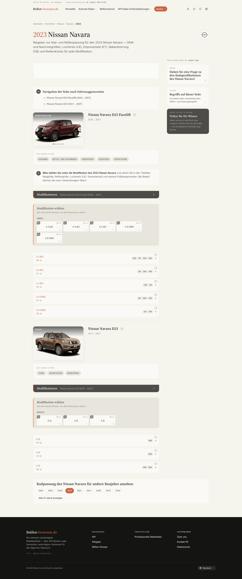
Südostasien (120, 159)
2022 (79, 490)
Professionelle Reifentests (148, 536)
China (41, 373)
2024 (60, 490)
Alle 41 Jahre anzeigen (51, 498)
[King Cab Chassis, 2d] (59, 144)
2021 (89, 490)
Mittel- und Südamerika (65, 159)
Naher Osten (55, 373)
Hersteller (70, 9)
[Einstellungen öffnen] (206, 8)
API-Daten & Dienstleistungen (133, 9)
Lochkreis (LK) (72, 47)
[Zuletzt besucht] (194, 8)
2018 (117, 490)
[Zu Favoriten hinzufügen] (134, 115)
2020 (98, 490)
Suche (159, 9)
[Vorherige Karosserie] (36, 129)
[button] (96, 194)
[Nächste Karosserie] (80, 129)
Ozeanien (43, 159)
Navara (70, 24)
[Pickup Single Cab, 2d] (63, 144)
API (94, 536)
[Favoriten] (200, 8)
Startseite (38, 24)
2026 (40, 490)
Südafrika (104, 159)
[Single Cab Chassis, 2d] (57, 144)
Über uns (182, 536)
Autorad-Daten (86, 9)
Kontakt (181, 541)
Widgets (96, 541)
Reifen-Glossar (100, 546)
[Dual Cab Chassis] (61, 144)
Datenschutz (183, 546)
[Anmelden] (187, 8)
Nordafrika (88, 159)
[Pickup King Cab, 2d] (55, 144)
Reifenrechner (107, 9)
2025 (50, 490)
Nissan (60, 24)
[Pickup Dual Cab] (53, 144)
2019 (108, 490)
